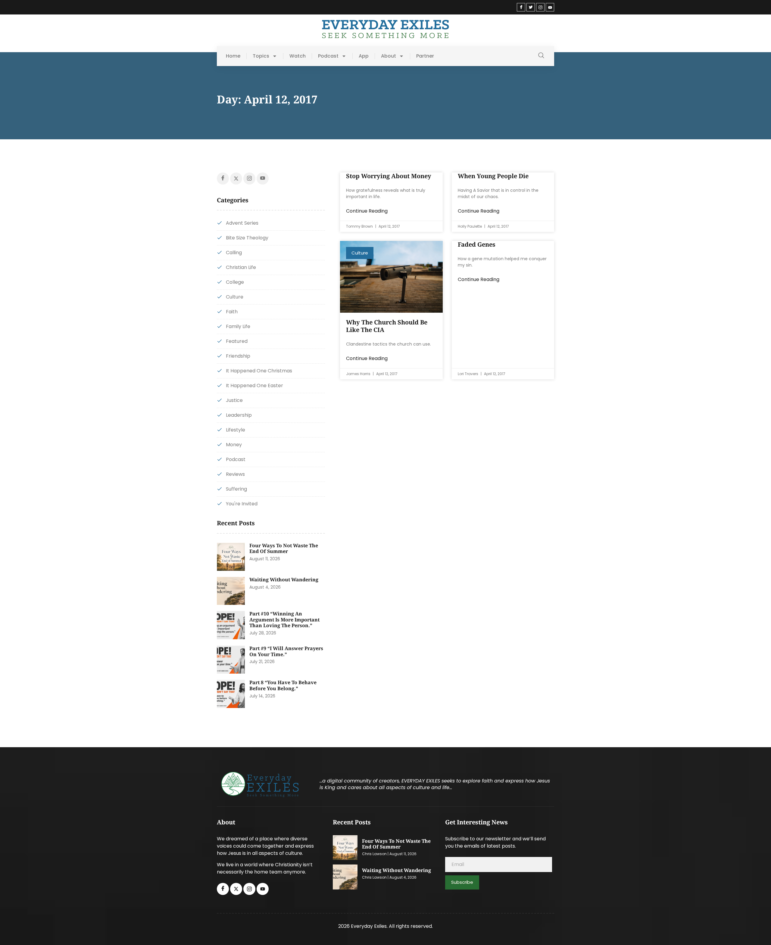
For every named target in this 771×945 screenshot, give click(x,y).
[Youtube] (550, 7)
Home (233, 56)
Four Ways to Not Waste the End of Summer (283, 548)
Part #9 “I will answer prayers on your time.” (286, 651)
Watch (297, 56)
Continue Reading (367, 210)
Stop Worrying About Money (388, 176)
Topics (261, 56)
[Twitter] (530, 7)
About (388, 56)
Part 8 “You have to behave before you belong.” (283, 685)
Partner (425, 56)
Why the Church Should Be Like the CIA (386, 325)
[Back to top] (757, 931)
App (364, 56)
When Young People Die (493, 176)
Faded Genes (476, 244)
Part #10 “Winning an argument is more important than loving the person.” (284, 619)
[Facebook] (521, 7)
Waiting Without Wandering (283, 579)
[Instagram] (540, 7)
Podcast (328, 56)
